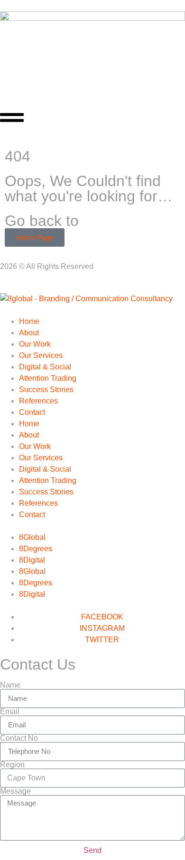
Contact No (19, 738)
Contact (32, 412)
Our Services (41, 355)
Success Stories (46, 389)
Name (10, 685)
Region (12, 765)
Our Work (35, 344)
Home (29, 321)
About (29, 333)
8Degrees (35, 549)
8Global (32, 537)
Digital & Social (45, 367)
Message (15, 791)
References (38, 401)
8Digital (32, 560)
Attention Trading (47, 378)
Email (9, 712)
